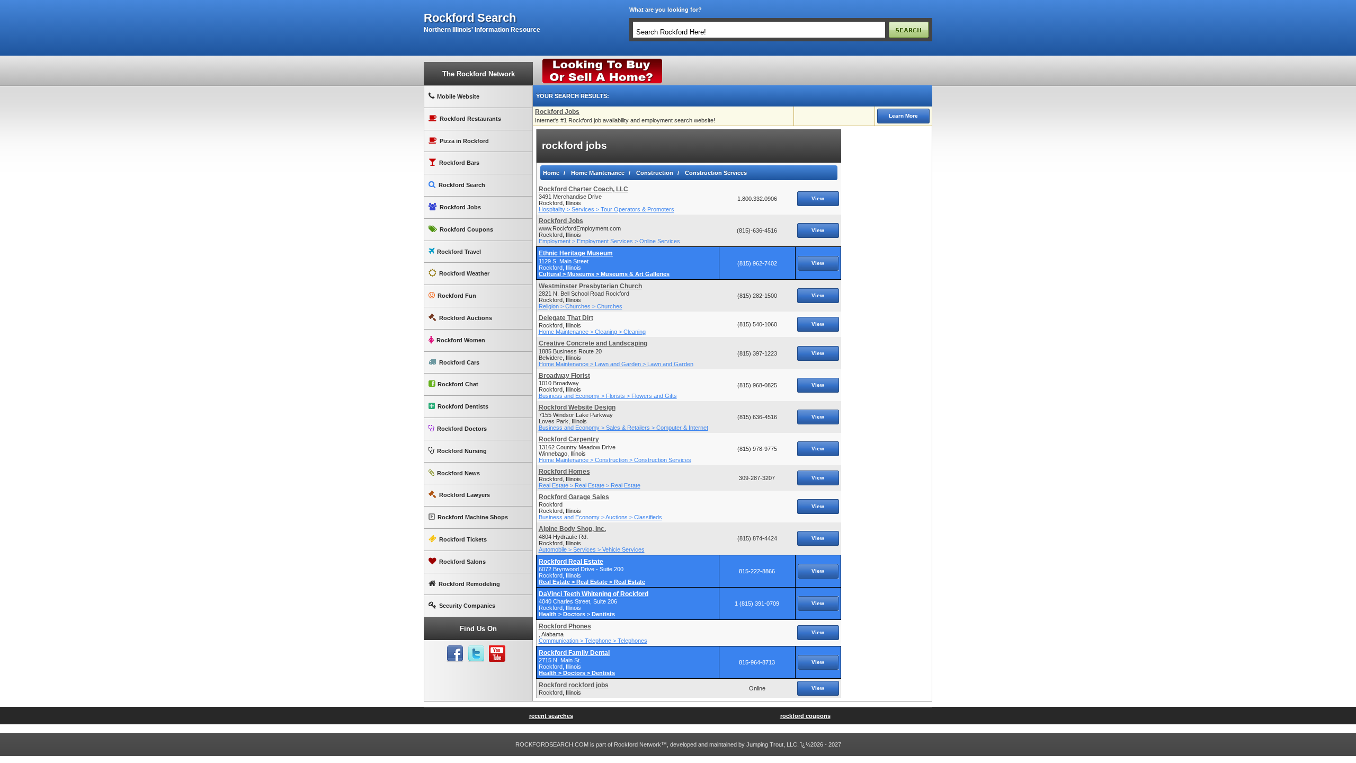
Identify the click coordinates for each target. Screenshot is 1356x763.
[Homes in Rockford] (602, 61)
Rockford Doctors (462, 428)
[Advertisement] (886, 288)
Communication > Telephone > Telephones (593, 640)
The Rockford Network (478, 74)
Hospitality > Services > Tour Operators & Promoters (606, 209)
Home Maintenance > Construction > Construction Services (615, 460)
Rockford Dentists (463, 406)
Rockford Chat (458, 384)
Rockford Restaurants (470, 119)
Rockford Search (462, 185)
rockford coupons (805, 716)
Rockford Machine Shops (473, 517)
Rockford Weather (464, 273)
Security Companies (467, 605)
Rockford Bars (459, 162)
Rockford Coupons (466, 229)
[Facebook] (455, 653)
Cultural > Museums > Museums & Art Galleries (604, 274)
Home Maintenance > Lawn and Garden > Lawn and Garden (616, 364)
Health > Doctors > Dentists (577, 614)
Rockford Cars (459, 362)
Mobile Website (458, 96)
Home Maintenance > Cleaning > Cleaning (592, 332)
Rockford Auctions (465, 318)
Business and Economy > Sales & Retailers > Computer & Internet (623, 427)
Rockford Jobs (460, 207)
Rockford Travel (459, 252)
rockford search (470, 18)
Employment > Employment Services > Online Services (609, 241)
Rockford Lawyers (464, 495)
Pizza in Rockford (464, 141)
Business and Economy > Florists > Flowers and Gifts (608, 396)
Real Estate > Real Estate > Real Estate (589, 485)
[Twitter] (476, 653)
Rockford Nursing (462, 451)
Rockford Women (460, 340)
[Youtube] (497, 653)
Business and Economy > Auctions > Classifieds (600, 517)
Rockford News (458, 473)
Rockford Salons (462, 561)
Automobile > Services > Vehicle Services (592, 549)
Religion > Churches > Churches (580, 306)
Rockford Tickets (463, 539)
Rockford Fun (457, 295)
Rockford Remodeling (469, 584)
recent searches (551, 716)
